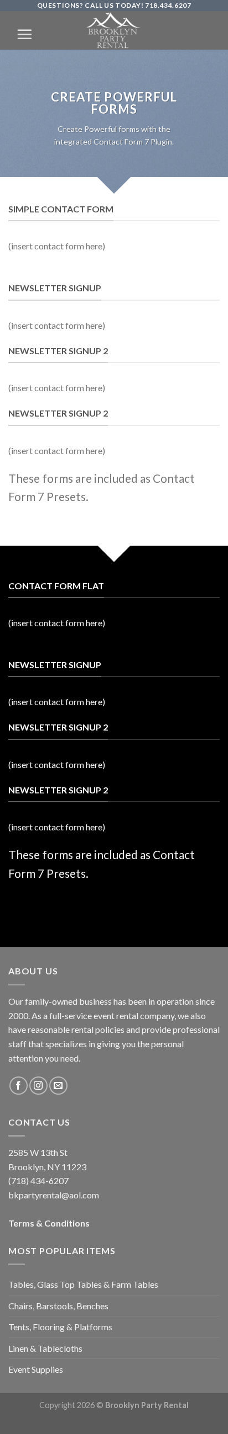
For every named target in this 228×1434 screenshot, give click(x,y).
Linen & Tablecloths (45, 1348)
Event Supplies (35, 1369)
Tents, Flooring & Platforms (60, 1326)
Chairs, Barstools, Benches (58, 1305)
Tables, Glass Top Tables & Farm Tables (83, 1284)
